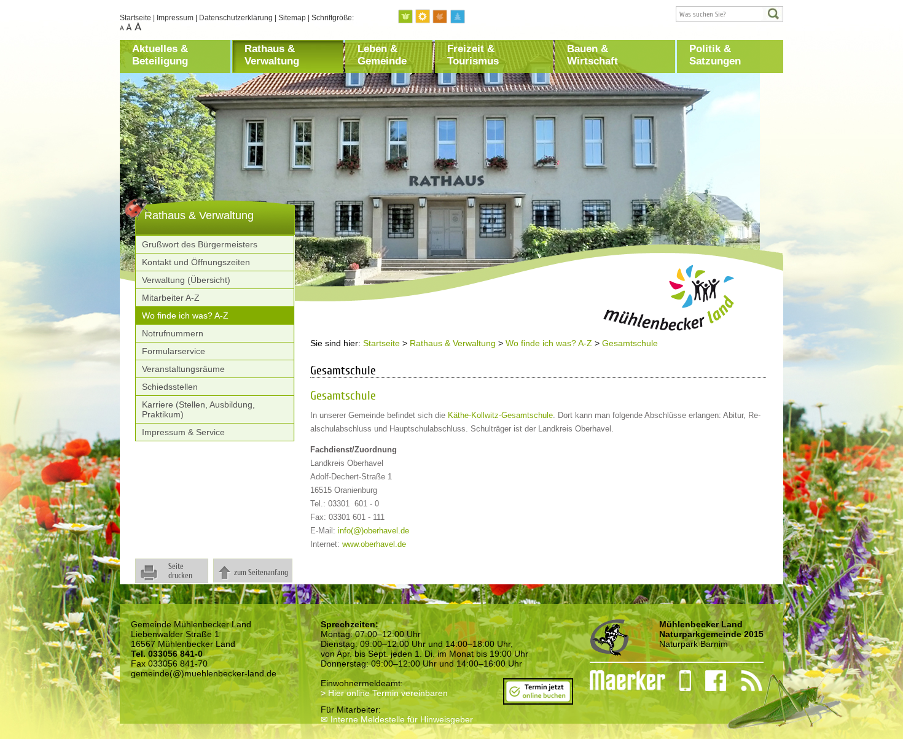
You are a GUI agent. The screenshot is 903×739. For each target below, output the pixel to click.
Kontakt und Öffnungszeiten (196, 262)
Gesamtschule (630, 343)
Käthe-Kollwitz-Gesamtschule (500, 415)
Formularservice (173, 351)
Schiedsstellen (170, 387)
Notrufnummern (172, 333)
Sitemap (292, 18)
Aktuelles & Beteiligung (160, 55)
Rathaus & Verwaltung (271, 55)
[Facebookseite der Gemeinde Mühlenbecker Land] (709, 680)
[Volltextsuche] (729, 14)
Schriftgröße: (332, 18)
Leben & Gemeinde (382, 55)
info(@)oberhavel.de (373, 530)
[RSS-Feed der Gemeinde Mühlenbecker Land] (744, 680)
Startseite (135, 18)
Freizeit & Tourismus (473, 55)
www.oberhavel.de (374, 544)
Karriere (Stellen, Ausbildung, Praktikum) (198, 409)
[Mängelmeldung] (621, 680)
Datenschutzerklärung (236, 18)
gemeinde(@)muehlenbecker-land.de (203, 673)
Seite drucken (180, 571)
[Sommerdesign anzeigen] (423, 17)
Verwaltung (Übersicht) (186, 280)
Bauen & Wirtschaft (592, 55)
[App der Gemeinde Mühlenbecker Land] (678, 680)
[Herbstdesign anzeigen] (440, 17)
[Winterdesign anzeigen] (457, 17)
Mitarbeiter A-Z (171, 298)
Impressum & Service (183, 432)
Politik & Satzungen (715, 55)
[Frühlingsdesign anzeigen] (406, 17)
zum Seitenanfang (261, 572)
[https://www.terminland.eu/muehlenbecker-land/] (538, 700)
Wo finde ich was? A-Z (185, 315)
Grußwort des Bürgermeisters (199, 244)
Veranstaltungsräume (183, 369)
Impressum (175, 18)
